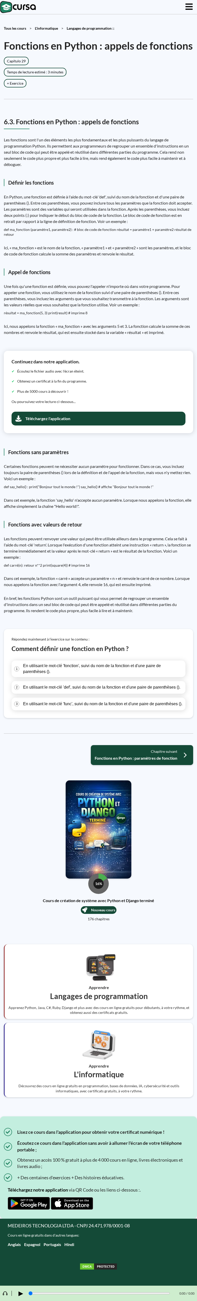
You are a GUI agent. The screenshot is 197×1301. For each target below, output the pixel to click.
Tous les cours (15, 28)
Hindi (69, 1244)
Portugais (52, 1244)
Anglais (14, 1244)
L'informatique (46, 28)
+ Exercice (15, 83)
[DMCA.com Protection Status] (98, 1267)
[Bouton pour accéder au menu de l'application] (189, 7)
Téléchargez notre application (38, 1190)
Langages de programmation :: (90, 28)
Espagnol (32, 1244)
